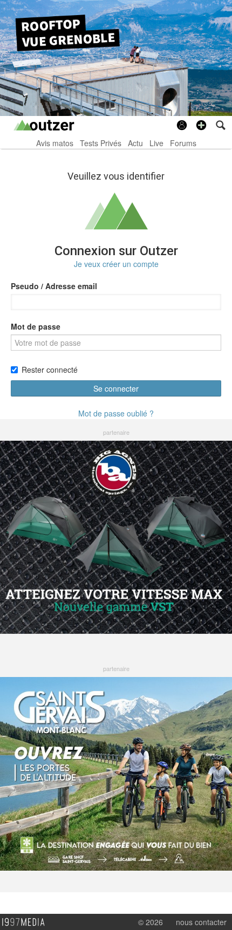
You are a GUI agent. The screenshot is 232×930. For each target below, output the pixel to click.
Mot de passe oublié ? (116, 413)
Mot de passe (35, 326)
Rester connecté (50, 369)
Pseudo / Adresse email (54, 286)
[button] (201, 125)
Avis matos (54, 143)
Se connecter (116, 388)
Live (156, 143)
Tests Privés (100, 143)
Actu (135, 143)
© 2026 (150, 922)
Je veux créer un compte (116, 263)
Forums (183, 143)
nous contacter (201, 922)
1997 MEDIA (26, 922)
